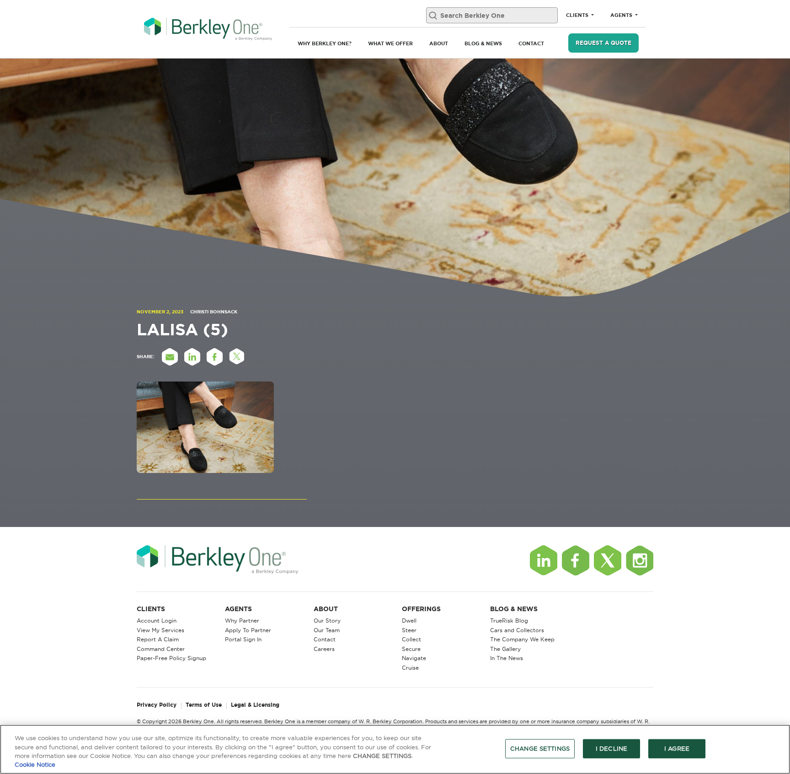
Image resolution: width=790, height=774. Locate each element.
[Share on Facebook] (214, 357)
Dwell (409, 621)
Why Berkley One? (325, 43)
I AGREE (676, 748)
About (438, 43)
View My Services (160, 630)
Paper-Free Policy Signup (171, 658)
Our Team (327, 630)
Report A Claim (158, 639)
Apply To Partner (248, 630)
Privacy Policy (156, 705)
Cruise (410, 668)
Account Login (156, 621)
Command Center (161, 649)
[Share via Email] (169, 357)
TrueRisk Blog (509, 621)
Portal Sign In (243, 639)
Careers (324, 649)
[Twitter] (607, 560)
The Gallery (505, 649)
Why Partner (242, 621)
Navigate (414, 658)
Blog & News (483, 43)
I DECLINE (611, 748)
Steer (409, 630)
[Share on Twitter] (237, 357)
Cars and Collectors (517, 630)
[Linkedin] (543, 560)
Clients (578, 15)
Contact (531, 43)
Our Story (327, 621)
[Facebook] (575, 560)
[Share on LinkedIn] (192, 357)
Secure (411, 649)
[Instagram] (639, 560)
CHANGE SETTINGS (540, 748)
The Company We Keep (522, 639)
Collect (411, 639)
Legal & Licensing (255, 705)
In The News (506, 658)
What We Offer (390, 43)
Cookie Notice (35, 764)
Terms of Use (204, 705)
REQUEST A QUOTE (603, 43)
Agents (622, 15)
